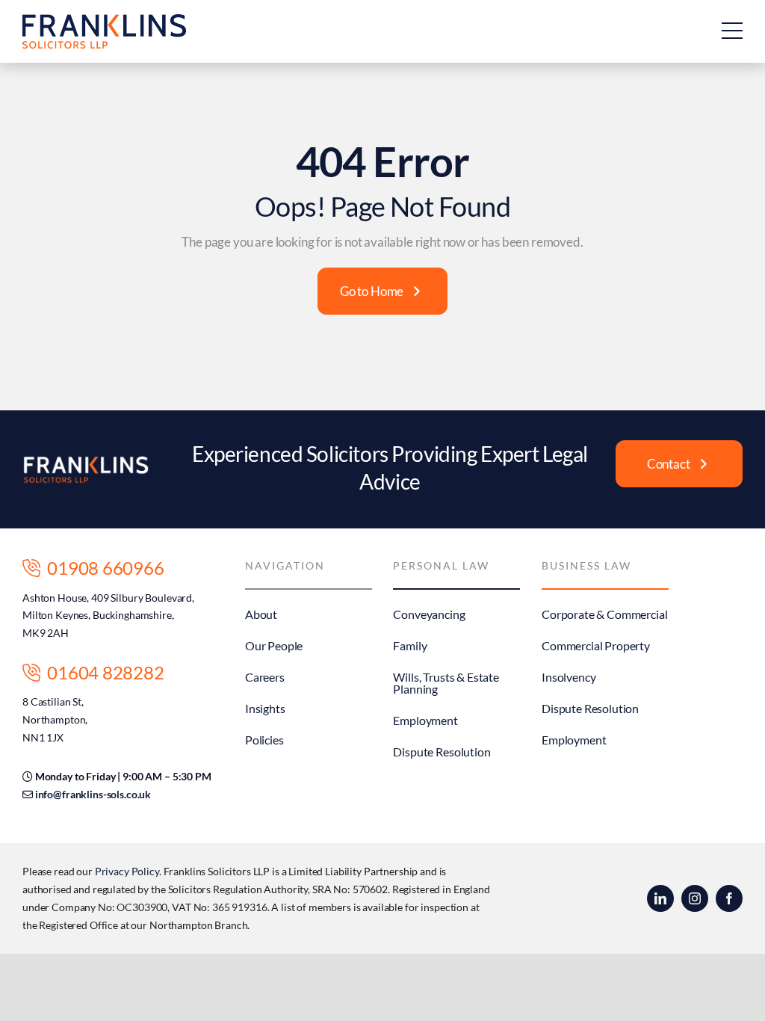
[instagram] (694, 898)
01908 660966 (102, 568)
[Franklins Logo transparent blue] (104, 20)
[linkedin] (660, 898)
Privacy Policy (127, 871)
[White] (85, 461)
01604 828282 (102, 672)
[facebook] (729, 898)
